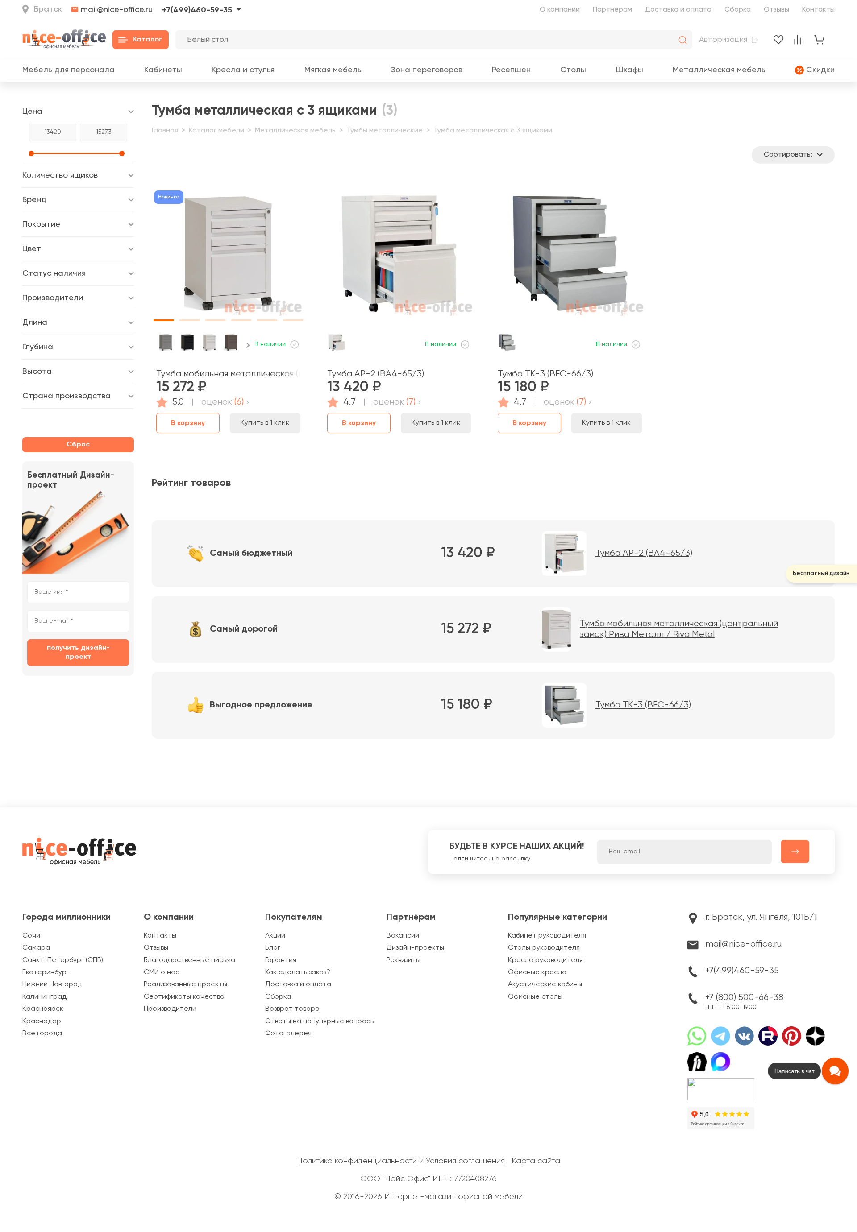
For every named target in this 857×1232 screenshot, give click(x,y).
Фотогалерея (288, 1033)
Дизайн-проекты (415, 947)
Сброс (78, 444)
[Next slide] (248, 345)
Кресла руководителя (545, 960)
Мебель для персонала (68, 70)
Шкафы (629, 70)
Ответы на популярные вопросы (320, 1021)
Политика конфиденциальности (357, 1161)
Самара (36, 947)
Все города (42, 1033)
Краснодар (41, 1021)
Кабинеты (163, 70)
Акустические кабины (545, 984)
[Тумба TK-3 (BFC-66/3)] (569, 257)
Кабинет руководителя (547, 935)
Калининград (44, 996)
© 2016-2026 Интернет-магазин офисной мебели (428, 1197)
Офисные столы (535, 996)
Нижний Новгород (52, 984)
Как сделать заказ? (297, 972)
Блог (272, 947)
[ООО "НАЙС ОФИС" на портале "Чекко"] (720, 1081)
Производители (170, 1009)
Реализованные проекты (185, 984)
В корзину (188, 423)
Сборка (737, 9)
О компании (560, 9)
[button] (164, 252)
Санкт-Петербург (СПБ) (62, 960)
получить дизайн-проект (78, 653)
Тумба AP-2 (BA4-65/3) (375, 374)
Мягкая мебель (333, 70)
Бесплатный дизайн (821, 573)
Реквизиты (403, 960)
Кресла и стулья (243, 70)
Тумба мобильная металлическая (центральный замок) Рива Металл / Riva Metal (228, 374)
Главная (165, 130)
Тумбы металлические (384, 130)
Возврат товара (292, 1009)
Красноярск (42, 1009)
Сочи (31, 935)
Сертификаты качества (184, 996)
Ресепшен (511, 70)
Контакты (818, 9)
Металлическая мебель (719, 70)
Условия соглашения (465, 1161)
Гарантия (280, 960)
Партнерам (612, 9)
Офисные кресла (537, 972)
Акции (275, 935)
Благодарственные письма (189, 960)
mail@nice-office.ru (117, 10)
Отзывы (776, 9)
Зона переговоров (426, 70)
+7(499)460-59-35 (197, 10)
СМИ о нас (161, 972)
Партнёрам (411, 917)
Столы (573, 70)
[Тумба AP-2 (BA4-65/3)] (399, 257)
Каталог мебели (216, 130)
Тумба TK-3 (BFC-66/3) (545, 374)
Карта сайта (536, 1161)
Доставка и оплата (678, 9)
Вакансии (403, 935)
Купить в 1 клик (265, 422)
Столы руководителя (544, 947)
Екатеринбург (45, 972)
